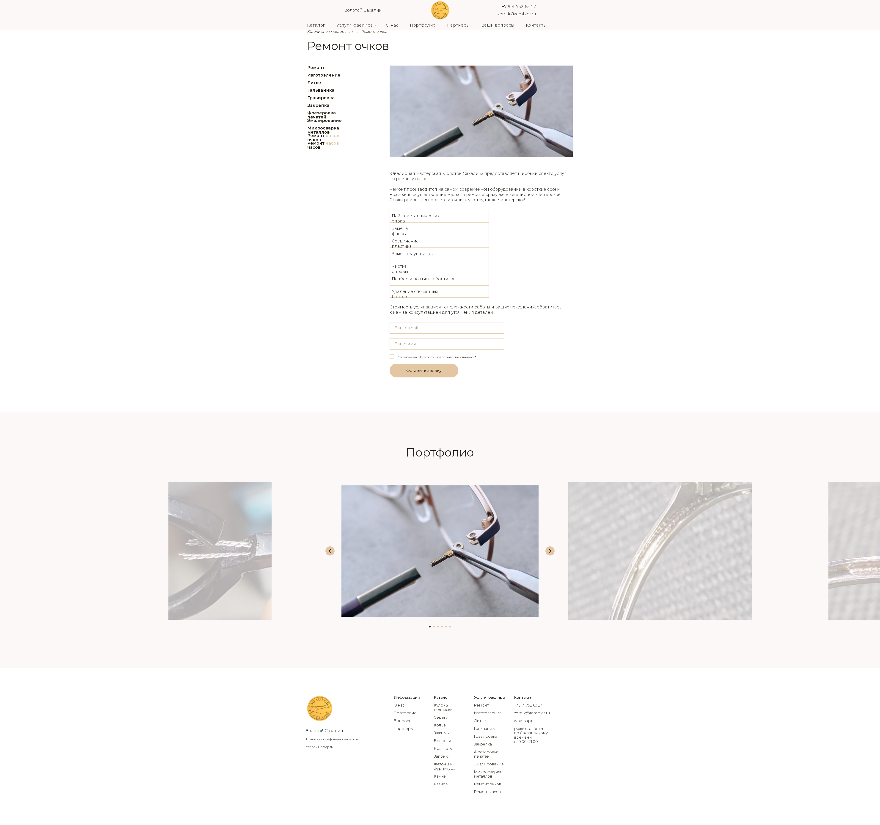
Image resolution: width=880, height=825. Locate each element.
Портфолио (405, 713)
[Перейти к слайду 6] (450, 626)
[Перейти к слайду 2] (434, 626)
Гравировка (321, 97)
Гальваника (320, 90)
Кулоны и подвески (443, 707)
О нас (399, 705)
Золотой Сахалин (363, 10)
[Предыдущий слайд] (330, 551)
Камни (440, 776)
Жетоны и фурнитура (444, 766)
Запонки (442, 756)
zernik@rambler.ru (517, 13)
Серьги (441, 717)
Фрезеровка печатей (321, 115)
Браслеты (443, 748)
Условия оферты (319, 747)
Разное (441, 784)
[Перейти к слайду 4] (442, 626)
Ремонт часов (315, 145)
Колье (440, 725)
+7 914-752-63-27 (519, 6)
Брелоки (442, 741)
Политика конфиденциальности (332, 739)
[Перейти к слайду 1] (430, 626)
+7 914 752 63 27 (528, 705)
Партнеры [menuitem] (458, 25)
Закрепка (318, 105)
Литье (314, 82)
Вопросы (403, 721)
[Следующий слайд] (550, 551)
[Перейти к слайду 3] (438, 626)
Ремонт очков (315, 137)
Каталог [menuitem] (316, 25)
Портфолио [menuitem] (423, 25)
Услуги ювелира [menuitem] (354, 25)
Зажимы (442, 733)
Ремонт (315, 67)
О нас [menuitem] (392, 25)
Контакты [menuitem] (536, 25)
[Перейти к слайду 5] (446, 626)
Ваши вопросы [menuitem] (497, 25)
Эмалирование (324, 120)
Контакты (523, 697)
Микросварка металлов (323, 130)
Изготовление (323, 75)
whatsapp (524, 721)
